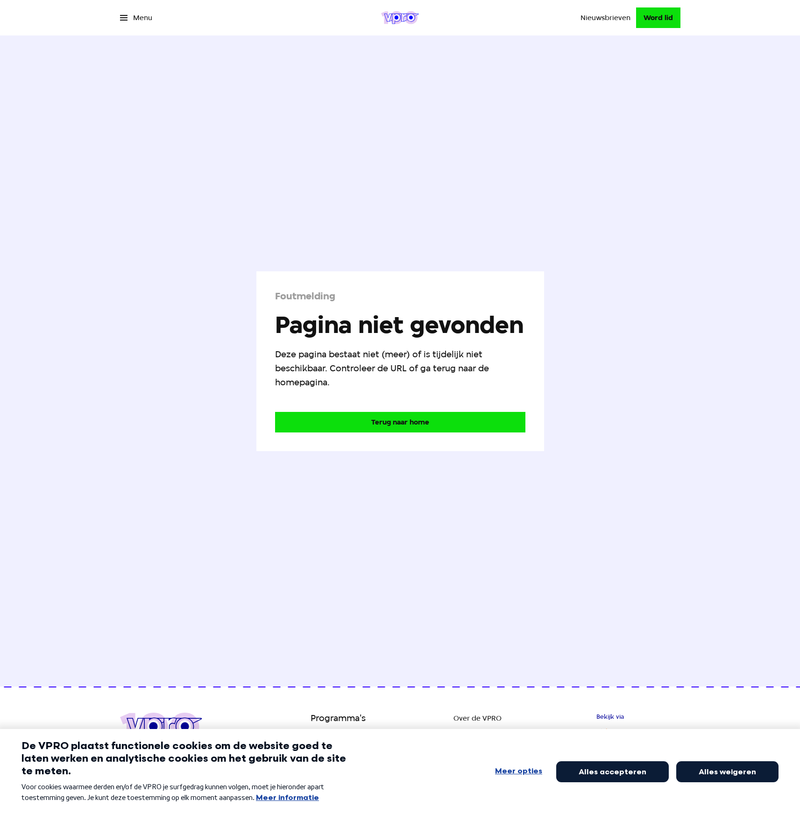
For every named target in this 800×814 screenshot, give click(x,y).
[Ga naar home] (400, 17)
